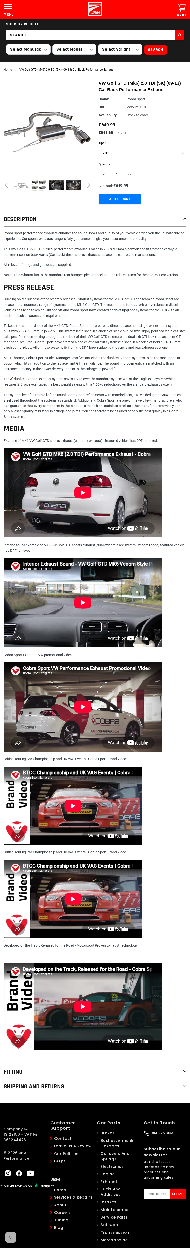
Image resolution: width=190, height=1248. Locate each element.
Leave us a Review (73, 1146)
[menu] (8, 6)
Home (8, 69)
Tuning (61, 1220)
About (60, 1205)
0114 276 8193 (161, 1133)
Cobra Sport (136, 99)
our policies (66, 1153)
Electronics (112, 1166)
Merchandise (114, 1240)
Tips (102, 143)
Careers (62, 1212)
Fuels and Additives (111, 1191)
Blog (58, 1227)
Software (110, 1224)
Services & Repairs (73, 1197)
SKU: (102, 107)
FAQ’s (60, 1161)
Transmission (115, 1232)
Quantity (104, 164)
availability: (108, 115)
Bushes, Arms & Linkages (117, 1143)
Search (155, 49)
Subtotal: (106, 186)
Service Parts (114, 1217)
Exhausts (110, 1181)
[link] (8, 1173)
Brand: (104, 99)
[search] (179, 35)
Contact (63, 1138)
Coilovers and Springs (115, 1156)
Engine (108, 1174)
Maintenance (114, 1209)
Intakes (108, 1202)
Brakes (108, 1133)
